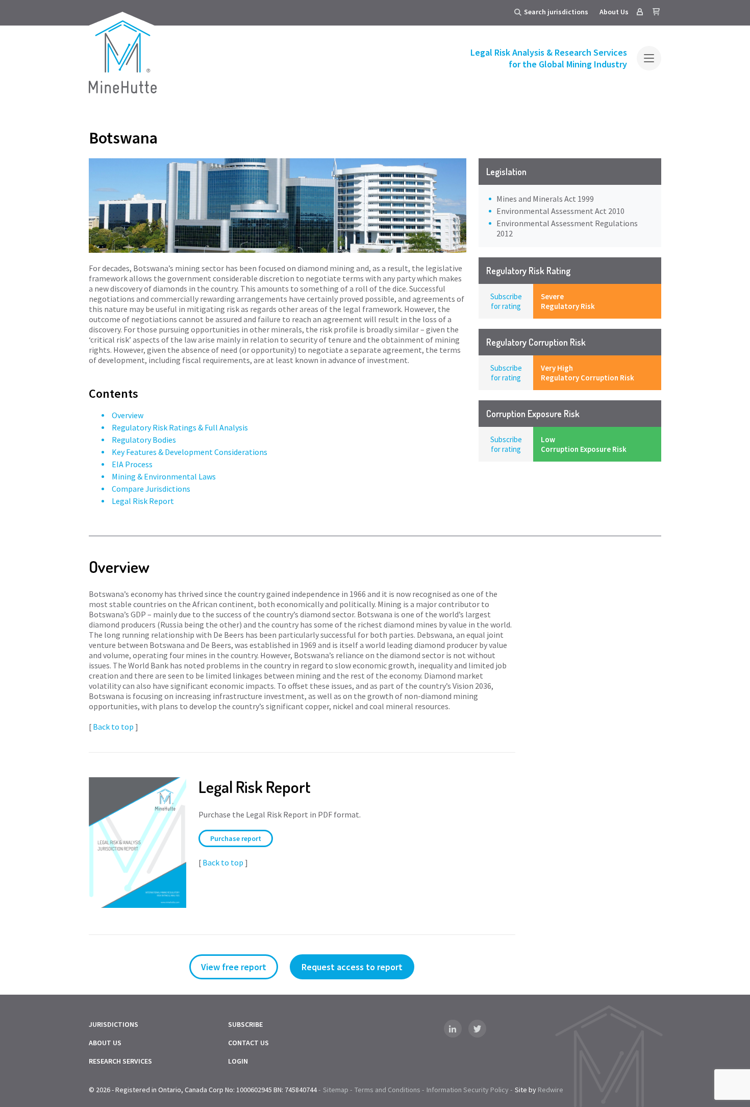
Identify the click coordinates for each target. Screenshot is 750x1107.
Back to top (113, 726)
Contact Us (248, 1042)
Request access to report (352, 967)
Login (238, 1061)
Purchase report (235, 838)
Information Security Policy (468, 1089)
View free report (233, 967)
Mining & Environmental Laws (164, 476)
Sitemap (335, 1089)
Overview (127, 415)
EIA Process (132, 464)
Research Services (120, 1061)
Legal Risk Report (143, 501)
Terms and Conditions (387, 1089)
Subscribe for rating (506, 301)
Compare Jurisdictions (151, 489)
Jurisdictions (113, 1024)
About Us (614, 11)
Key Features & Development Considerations (189, 452)
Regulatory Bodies (144, 440)
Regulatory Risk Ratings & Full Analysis (180, 427)
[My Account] (640, 11)
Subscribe (245, 1024)
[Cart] (656, 11)
